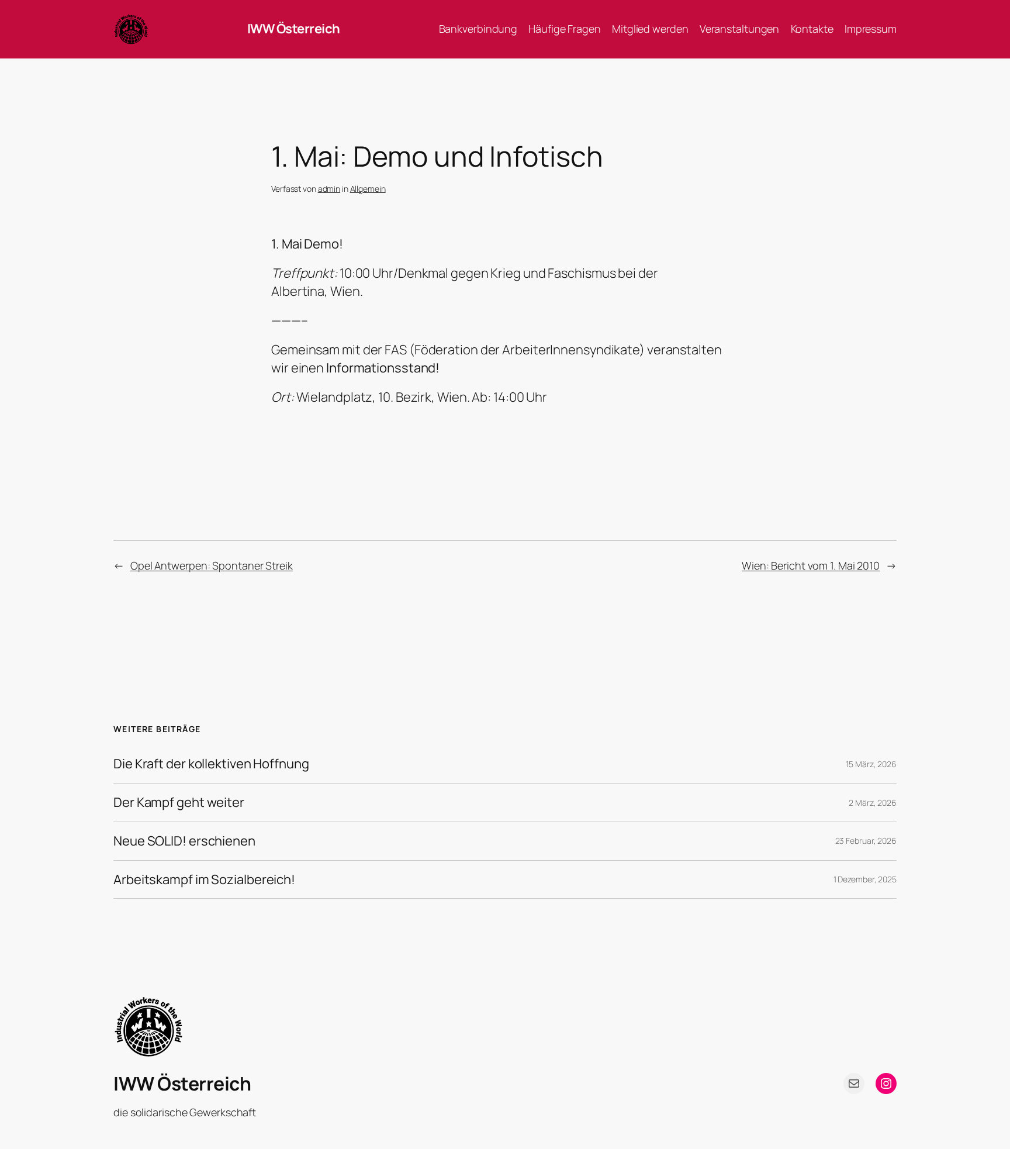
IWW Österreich (293, 28)
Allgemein (368, 188)
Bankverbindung (478, 29)
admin (329, 188)
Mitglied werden (650, 29)
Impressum (871, 29)
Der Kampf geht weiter (178, 802)
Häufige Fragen (564, 29)
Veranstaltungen (740, 29)
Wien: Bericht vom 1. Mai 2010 (811, 565)
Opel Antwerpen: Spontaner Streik (211, 565)
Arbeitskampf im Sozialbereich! (204, 879)
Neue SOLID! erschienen (184, 841)
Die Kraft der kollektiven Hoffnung (211, 764)
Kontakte (812, 29)
